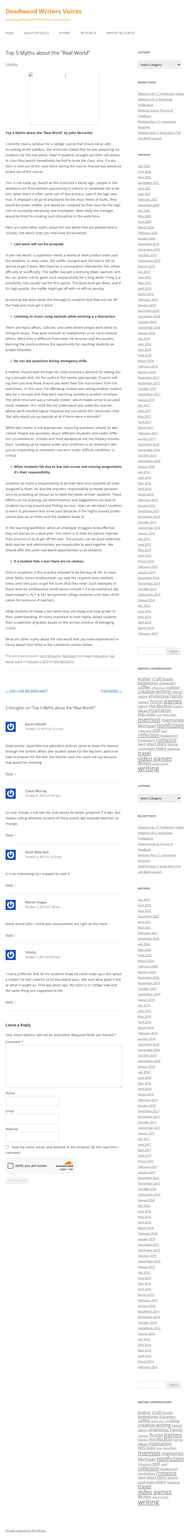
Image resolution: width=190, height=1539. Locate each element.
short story (156, 744)
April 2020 (144, 222)
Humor (178, 706)
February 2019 (148, 299)
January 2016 (146, 505)
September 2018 (149, 327)
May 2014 (144, 617)
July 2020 (144, 210)
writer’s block (160, 763)
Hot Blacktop (160, 706)
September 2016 (149, 461)
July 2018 (144, 338)
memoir (149, 719)
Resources (88, 33)
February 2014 (148, 633)
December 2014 (148, 578)
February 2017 (148, 433)
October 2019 (147, 255)
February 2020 (148, 233)
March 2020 (146, 227)
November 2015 (149, 516)
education (101, 656)
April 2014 (144, 622)
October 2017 (147, 388)
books (167, 679)
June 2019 (144, 277)
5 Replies (12, 64)
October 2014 (147, 589)
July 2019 (144, 272)
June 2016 (144, 478)
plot (156, 730)
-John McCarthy (50, 656)
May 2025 (144, 177)
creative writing (154, 691)
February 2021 (148, 199)
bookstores (148, 683)
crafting (172, 687)
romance (166, 739)
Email (10, 1111)
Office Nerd (145, 731)
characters (167, 683)
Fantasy (143, 702)
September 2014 (149, 594)
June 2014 (144, 611)
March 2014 (146, 628)
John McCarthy (64, 661)
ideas (142, 710)
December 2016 (148, 444)
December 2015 (148, 511)
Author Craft (150, 679)
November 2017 (149, 383)
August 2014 (146, 600)
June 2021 (144, 188)
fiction (156, 701)
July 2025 (144, 166)
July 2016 (144, 472)
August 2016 (146, 466)
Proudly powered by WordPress (26, 1531)
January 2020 (146, 238)
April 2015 (144, 555)
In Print (64, 33)
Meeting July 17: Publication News (161, 94)
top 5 (18, 661)
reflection (148, 734)
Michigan (147, 725)
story (161, 748)
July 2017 (144, 405)
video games (155, 758)
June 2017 (144, 411)
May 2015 (144, 550)
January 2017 (146, 439)
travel (144, 753)
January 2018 (146, 372)
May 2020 (144, 216)
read (164, 731)
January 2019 (146, 305)
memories (173, 720)
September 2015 (149, 528)
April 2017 (144, 422)
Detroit (177, 692)
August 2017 (146, 400)
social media (146, 749)
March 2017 (146, 427)
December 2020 (148, 205)
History (143, 706)
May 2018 (144, 350)
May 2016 (144, 483)
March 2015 (146, 561)
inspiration (159, 710)
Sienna (172, 744)
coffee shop (158, 688)
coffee (144, 687)
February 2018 (148, 366)
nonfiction (170, 725)
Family (176, 696)
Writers (144, 763)
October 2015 (147, 522)
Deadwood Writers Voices (44, 11)
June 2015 (144, 544)
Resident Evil (169, 736)
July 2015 (144, 539)
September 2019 (149, 261)
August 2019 (146, 266)
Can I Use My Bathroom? (27, 690)
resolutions (146, 740)
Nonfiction (69, 656)
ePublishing (158, 696)
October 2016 (147, 455)
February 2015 (148, 567)
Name (10, 1093)
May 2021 (144, 194)
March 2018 (146, 361)
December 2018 (148, 311)
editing (142, 696)
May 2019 (144, 283)
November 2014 (149, 583)
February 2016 (148, 500)
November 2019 (149, 249)
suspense (173, 749)
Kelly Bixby (146, 714)
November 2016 (149, 450)
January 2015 (146, 572)
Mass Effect (169, 714)
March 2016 (146, 494)
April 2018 (144, 355)
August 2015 (146, 533)
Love (159, 714)
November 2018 (149, 316)
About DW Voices (36, 33)
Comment (14, 1042)
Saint (142, 744)
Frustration (111, 690)
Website (12, 1129)
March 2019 (146, 294)
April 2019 (144, 288)
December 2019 (148, 244)
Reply (9, 774)
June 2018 (144, 344)
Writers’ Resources (121, 33)
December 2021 (148, 183)
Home (10, 33)
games (173, 701)
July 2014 (144, 605)
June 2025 (144, 171)
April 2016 (144, 489)
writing (148, 768)
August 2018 (146, 333)
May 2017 (144, 416)
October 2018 (147, 322)
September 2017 (149, 394)
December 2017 (148, 377)
